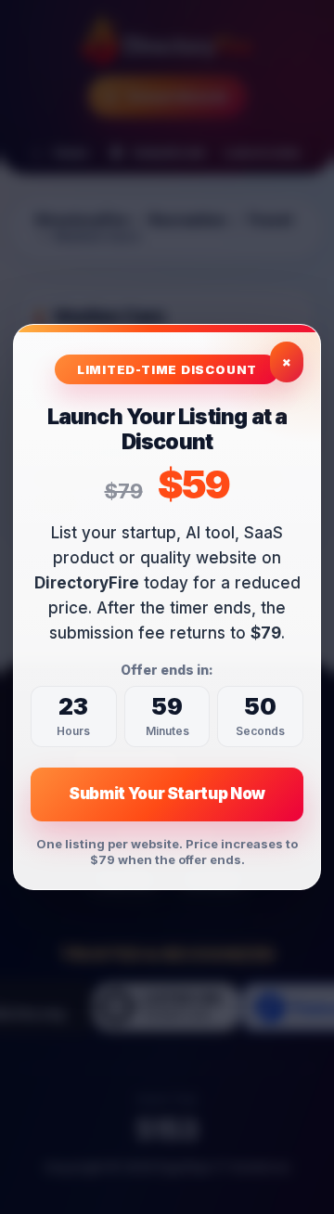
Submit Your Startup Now (167, 793)
